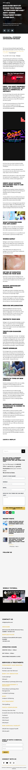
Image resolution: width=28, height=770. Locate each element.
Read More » (11, 525)
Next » (17, 546)
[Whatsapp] (13, 512)
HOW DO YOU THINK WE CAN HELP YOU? (13, 494)
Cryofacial (5, 715)
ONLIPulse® (5, 720)
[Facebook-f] (3, 762)
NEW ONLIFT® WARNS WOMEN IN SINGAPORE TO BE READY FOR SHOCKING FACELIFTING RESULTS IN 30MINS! (17, 531)
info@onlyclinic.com (7, 622)
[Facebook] (4, 512)
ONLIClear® (5, 717)
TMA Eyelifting (6, 704)
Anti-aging (6, 3)
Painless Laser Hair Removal (10, 670)
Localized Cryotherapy (8, 693)
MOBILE (5, 482)
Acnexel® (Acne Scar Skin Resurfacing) (12, 713)
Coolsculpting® (6, 676)
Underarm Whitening (8, 698)
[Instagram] (10, 512)
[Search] (23, 451)
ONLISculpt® (5, 731)
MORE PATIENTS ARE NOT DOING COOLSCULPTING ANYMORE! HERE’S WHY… (16, 522)
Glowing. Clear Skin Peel (8, 710)
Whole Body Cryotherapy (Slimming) (12, 681)
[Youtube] (7, 512)
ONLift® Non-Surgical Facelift (10, 728)
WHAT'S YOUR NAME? (9, 476)
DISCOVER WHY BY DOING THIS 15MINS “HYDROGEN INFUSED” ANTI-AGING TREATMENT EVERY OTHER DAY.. (17, 540)
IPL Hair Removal (7, 668)
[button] (4, 30)
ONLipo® (4, 679)
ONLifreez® (5, 722)
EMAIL (4, 487)
